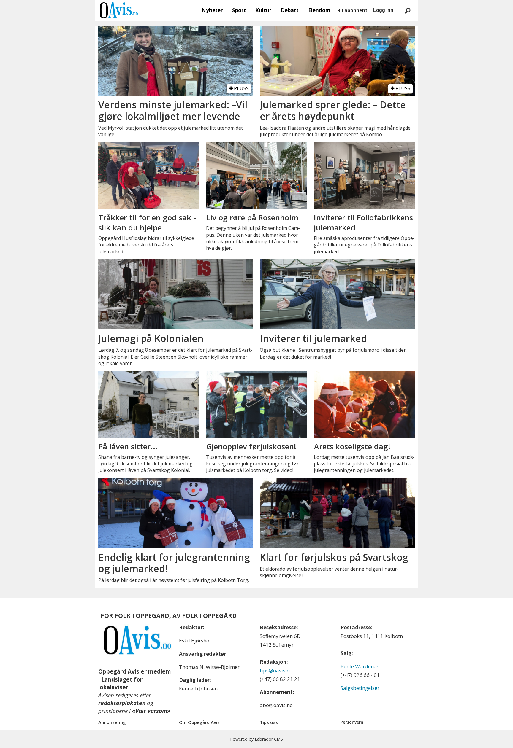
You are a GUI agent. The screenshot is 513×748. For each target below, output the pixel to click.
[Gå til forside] (119, 10)
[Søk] (407, 10)
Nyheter (212, 10)
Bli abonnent (352, 10)
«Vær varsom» (151, 711)
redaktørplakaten (121, 703)
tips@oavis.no (276, 670)
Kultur (263, 10)
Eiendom (319, 10)
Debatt (290, 10)
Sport (239, 10)
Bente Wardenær (360, 666)
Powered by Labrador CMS (256, 739)
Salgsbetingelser (360, 688)
